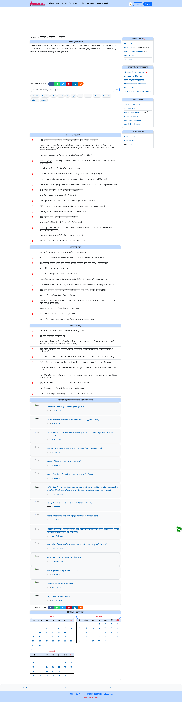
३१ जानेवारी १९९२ (57, 601)
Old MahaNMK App (131, 116)
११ (46, 632)
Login (137, 4)
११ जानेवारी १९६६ (57, 452)
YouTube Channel (130, 108)
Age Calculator (129, 55)
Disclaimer (113, 688)
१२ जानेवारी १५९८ (57, 465)
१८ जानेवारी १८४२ (57, 478)
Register (148, 4)
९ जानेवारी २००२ (57, 440)
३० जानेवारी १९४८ (57, 562)
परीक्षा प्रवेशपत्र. (129, 141)
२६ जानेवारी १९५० (57, 536)
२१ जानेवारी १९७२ (57, 507)
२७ (59, 641)
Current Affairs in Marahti (133, 52)
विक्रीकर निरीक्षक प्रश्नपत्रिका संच (136, 88)
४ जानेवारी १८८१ (57, 411)
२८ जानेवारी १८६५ (57, 548)
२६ (53, 641)
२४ (40, 641)
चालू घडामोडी (80, 3)
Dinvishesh (128, 48)
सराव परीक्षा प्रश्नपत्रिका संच (134, 80)
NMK (130, 145)
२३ (33, 641)
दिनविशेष (105, 3)
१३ (59, 632)
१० (40, 632)
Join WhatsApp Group (132, 120)
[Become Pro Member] (130, 4)
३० (33, 645)
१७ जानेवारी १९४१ (57, 575)
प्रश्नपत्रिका (90, 3)
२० (59, 637)
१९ (53, 637)
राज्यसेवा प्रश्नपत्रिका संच (133, 76)
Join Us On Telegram (132, 124)
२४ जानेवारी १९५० (57, 588)
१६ (33, 637)
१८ (46, 637)
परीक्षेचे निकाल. (129, 137)
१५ (71, 632)
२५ (47, 641)
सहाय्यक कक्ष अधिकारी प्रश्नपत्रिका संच (138, 92)
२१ (65, 637)
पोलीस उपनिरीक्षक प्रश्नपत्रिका (135, 84)
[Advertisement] (91, 21)
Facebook (23, 688)
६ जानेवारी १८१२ (56, 424)
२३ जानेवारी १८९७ (57, 520)
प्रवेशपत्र (71, 3)
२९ (71, 641)
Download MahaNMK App (133, 112)
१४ (65, 632)
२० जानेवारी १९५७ (57, 494)
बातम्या (98, 3)
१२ (53, 632)
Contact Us (158, 688)
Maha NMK (33, 37)
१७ (40, 637)
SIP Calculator (129, 59)
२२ (71, 637)
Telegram (68, 688)
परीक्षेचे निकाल (61, 3)
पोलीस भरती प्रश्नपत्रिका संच (134, 72)
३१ (40, 645)
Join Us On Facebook (132, 105)
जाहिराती (51, 3)
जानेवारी (52, 37)
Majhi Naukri (128, 44)
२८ (65, 641)
